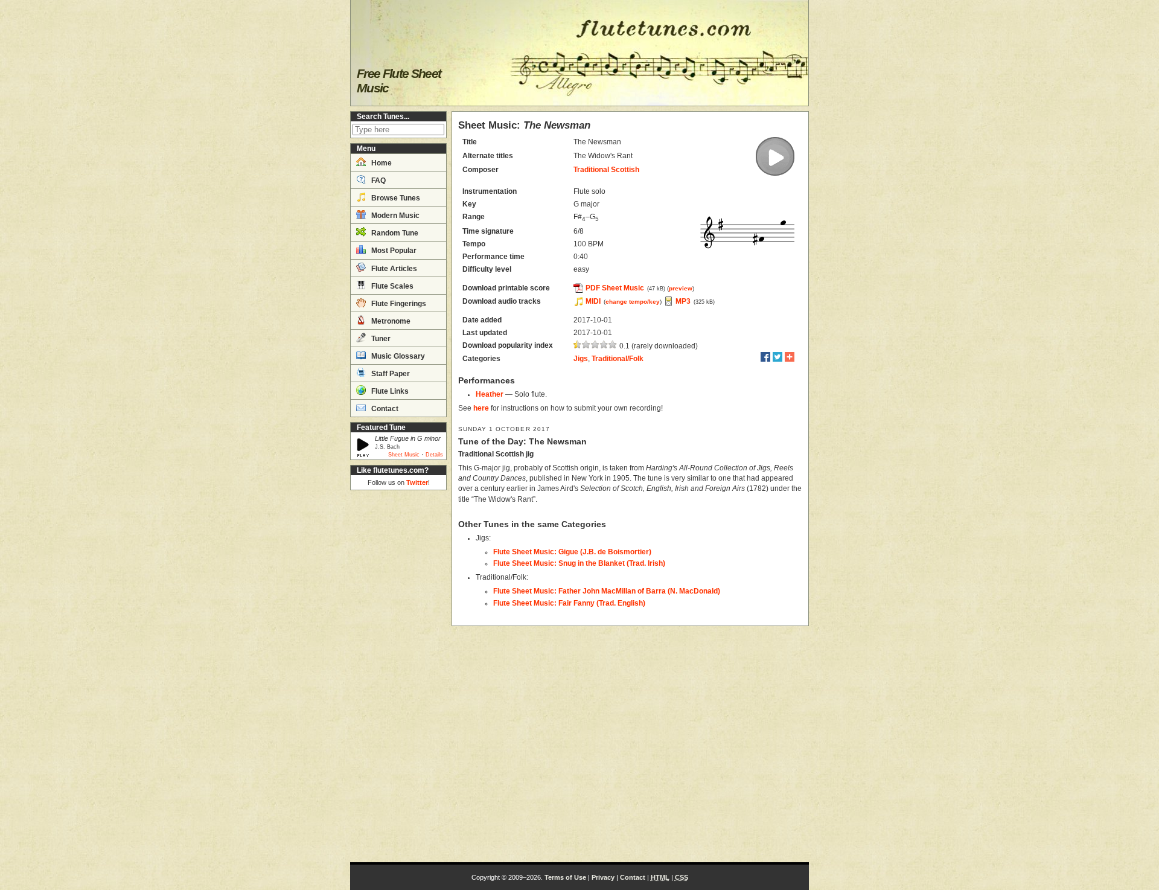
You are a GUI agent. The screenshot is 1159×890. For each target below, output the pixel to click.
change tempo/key (632, 301)
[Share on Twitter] (777, 357)
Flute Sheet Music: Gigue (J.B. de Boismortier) (572, 551)
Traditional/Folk (617, 358)
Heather (489, 394)
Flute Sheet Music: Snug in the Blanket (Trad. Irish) (579, 563)
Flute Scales (391, 286)
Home (380, 163)
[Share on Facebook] (765, 357)
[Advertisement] (398, 676)
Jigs (580, 358)
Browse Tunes (394, 198)
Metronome (389, 321)
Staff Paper (389, 373)
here (481, 408)
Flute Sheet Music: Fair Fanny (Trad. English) (569, 603)
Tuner (380, 338)
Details (434, 455)
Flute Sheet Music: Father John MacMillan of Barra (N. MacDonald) (606, 591)
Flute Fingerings (397, 303)
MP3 (683, 301)
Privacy (603, 877)
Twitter (417, 482)
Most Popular (393, 250)
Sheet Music (404, 455)
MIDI (593, 301)
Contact (383, 408)
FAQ (377, 180)
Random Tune (393, 233)
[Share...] (789, 357)
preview (680, 288)
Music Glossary (397, 356)
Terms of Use (565, 877)
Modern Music (394, 215)
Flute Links (389, 391)
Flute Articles (393, 268)
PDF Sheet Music (615, 288)
